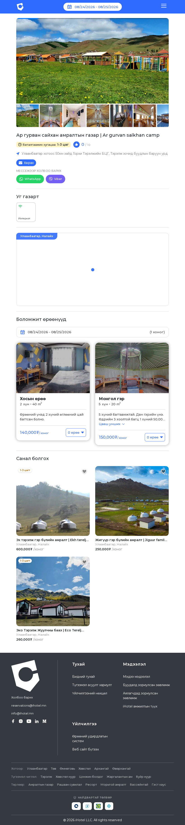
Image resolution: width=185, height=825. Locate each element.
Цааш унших (109, 424)
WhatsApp (33, 179)
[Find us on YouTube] (29, 721)
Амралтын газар (40, 784)
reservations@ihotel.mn (28, 705)
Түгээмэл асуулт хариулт (92, 685)
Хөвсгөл (85, 768)
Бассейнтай (139, 784)
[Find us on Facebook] (13, 721)
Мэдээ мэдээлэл (136, 677)
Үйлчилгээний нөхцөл (89, 693)
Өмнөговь (67, 768)
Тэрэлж (46, 776)
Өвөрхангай (121, 768)
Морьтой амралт (113, 784)
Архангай (101, 768)
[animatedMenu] (163, 7)
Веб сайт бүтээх (85, 749)
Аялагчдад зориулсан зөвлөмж (140, 695)
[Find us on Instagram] (21, 721)
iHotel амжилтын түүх (140, 706)
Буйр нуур (143, 776)
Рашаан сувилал (69, 784)
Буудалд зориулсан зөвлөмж (146, 685)
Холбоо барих (22, 697)
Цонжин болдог (91, 776)
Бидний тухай (83, 677)
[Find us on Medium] (44, 721)
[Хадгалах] (84, 471)
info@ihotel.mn (22, 713)
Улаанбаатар (37, 768)
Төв (53, 768)
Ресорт (91, 784)
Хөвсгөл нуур (66, 776)
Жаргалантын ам (119, 776)
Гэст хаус (159, 784)
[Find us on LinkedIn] (37, 721)
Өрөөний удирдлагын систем (90, 738)
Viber (58, 179)
